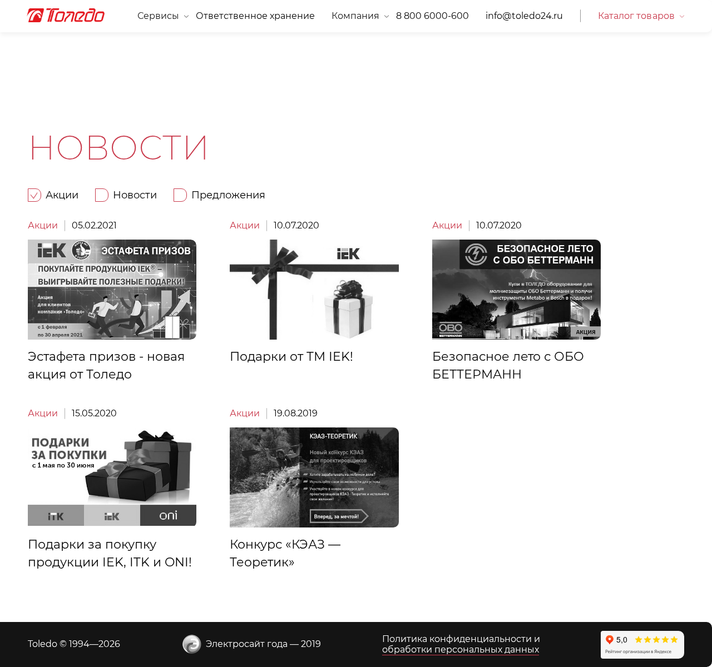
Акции (43, 225)
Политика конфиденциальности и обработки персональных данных (461, 644)
